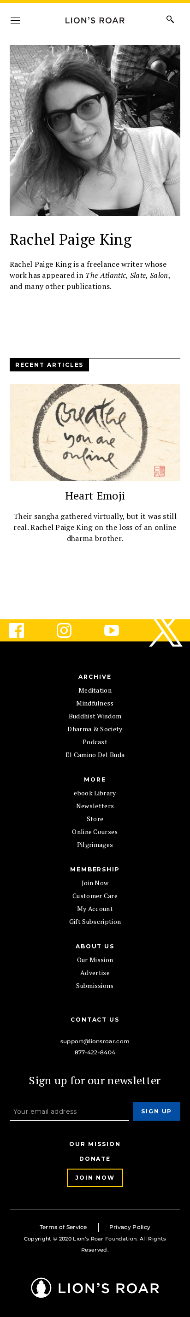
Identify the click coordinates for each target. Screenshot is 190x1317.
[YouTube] (119, 630)
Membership (95, 869)
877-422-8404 (95, 1052)
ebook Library (95, 792)
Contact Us (95, 1019)
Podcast (95, 741)
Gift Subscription (95, 921)
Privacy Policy (129, 1226)
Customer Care (95, 895)
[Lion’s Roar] (95, 1294)
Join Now (95, 882)
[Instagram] (71, 630)
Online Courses (95, 831)
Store (95, 818)
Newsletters (95, 805)
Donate (95, 1158)
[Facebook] (24, 630)
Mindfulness (95, 703)
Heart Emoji (95, 495)
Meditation (95, 690)
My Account (95, 908)
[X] (166, 630)
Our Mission (95, 959)
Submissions (95, 985)
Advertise (95, 972)
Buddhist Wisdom (95, 715)
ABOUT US (95, 946)
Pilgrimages (95, 844)
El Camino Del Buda (95, 754)
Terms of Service (63, 1226)
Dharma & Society (94, 728)
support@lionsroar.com (95, 1041)
